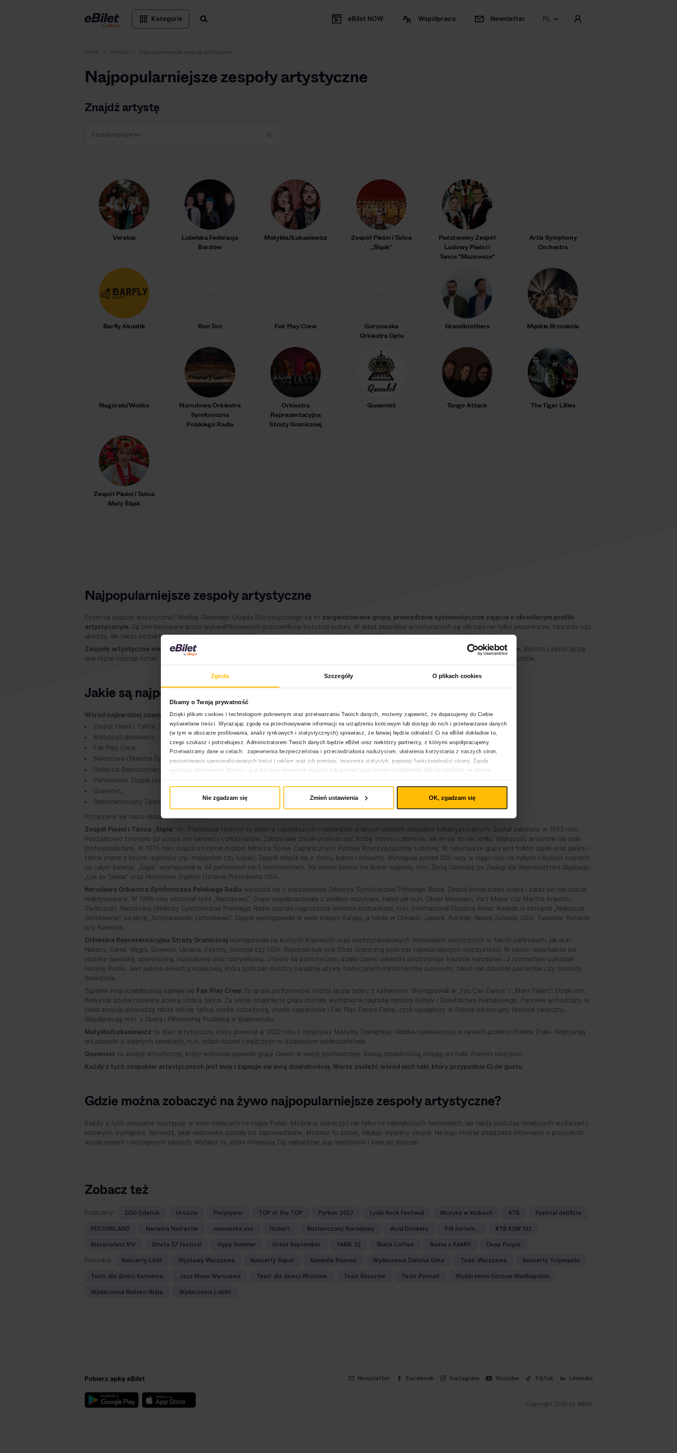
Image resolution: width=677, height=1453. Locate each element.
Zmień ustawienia (334, 797)
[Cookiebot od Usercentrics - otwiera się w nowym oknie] (472, 650)
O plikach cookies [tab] (457, 676)
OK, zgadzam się (452, 797)
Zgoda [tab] (220, 676)
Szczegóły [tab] (338, 676)
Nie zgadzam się (224, 797)
